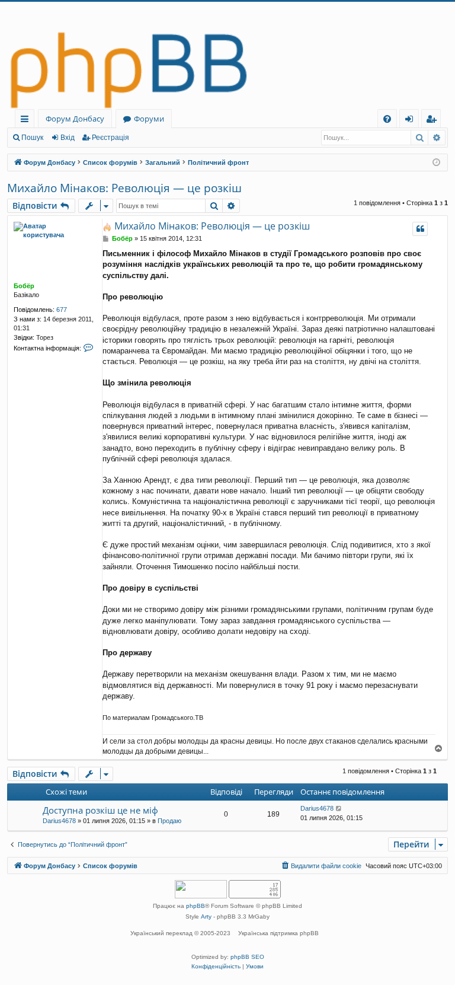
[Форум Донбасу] (227, 55)
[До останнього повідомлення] (339, 808)
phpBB (195, 906)
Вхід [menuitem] (413, 120)
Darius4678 (59, 820)
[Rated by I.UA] (201, 890)
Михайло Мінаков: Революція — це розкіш (124, 188)
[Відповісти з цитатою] (420, 229)
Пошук (32, 137)
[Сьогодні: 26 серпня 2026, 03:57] (436, 163)
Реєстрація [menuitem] (433, 120)
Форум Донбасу (75, 118)
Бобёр (24, 285)
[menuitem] (387, 119)
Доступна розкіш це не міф (100, 810)
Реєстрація (110, 137)
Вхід (67, 137)
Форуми (149, 118)
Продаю (169, 820)
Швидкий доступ (27, 120)
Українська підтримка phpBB (278, 933)
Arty (206, 916)
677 (61, 309)
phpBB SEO (247, 957)
